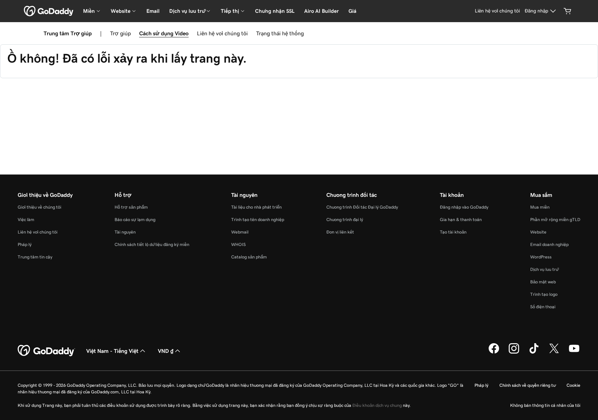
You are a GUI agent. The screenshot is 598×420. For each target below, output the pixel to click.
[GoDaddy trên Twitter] (554, 352)
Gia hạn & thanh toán (461, 219)
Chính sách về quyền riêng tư (527, 385)
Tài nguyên (125, 232)
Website (538, 232)
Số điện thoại (542, 306)
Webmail (239, 232)
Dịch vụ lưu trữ (544, 269)
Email (153, 10)
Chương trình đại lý (344, 219)
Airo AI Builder (321, 10)
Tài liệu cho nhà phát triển (256, 207)
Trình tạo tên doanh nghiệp (257, 219)
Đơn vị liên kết (340, 232)
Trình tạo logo (544, 294)
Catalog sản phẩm (249, 257)
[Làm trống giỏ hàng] (567, 11)
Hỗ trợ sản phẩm (131, 207)
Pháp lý (24, 244)
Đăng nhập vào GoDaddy (464, 207)
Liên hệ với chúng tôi (222, 33)
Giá (352, 10)
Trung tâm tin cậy (35, 257)
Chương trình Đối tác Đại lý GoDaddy (362, 207)
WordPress (541, 257)
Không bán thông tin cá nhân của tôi (545, 405)
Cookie (573, 385)
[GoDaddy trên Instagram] (514, 352)
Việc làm (26, 219)
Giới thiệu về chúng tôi (39, 207)
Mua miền (540, 207)
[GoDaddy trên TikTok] (534, 352)
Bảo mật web (543, 282)
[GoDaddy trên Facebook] (494, 352)
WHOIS (238, 244)
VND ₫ (165, 351)
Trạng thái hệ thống (280, 33)
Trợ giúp (120, 33)
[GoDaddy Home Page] (46, 351)
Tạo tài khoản (453, 232)
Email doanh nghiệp (549, 244)
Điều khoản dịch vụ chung (377, 405)
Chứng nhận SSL (275, 10)
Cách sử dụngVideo (164, 33)
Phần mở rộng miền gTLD (555, 219)
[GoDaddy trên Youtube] (574, 352)
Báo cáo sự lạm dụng (135, 219)
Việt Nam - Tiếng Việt (112, 351)
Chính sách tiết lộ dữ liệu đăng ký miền (152, 244)
